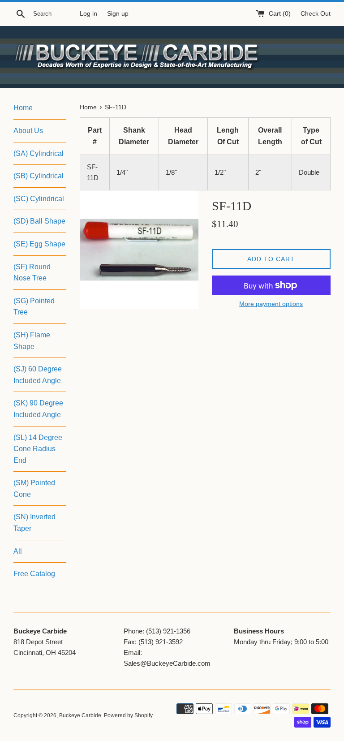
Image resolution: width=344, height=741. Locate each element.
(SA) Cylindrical (38, 153)
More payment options (271, 303)
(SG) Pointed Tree (34, 306)
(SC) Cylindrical (38, 198)
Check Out (316, 13)
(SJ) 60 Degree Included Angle (37, 374)
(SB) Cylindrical (38, 176)
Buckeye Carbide (80, 715)
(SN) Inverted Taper (34, 522)
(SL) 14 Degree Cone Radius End (37, 449)
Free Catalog (34, 573)
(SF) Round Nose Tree (32, 272)
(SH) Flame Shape (31, 340)
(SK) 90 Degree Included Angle (38, 408)
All (17, 551)
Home (23, 108)
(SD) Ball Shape (39, 221)
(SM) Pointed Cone (34, 488)
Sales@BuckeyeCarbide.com (167, 663)
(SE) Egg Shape (39, 244)
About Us (28, 130)
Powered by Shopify (128, 715)
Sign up (118, 13)
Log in (88, 13)
